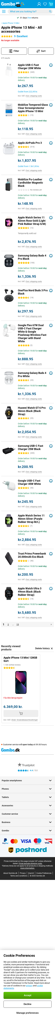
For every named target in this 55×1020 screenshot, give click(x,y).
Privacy (23, 873)
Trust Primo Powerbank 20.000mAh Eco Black (32, 555)
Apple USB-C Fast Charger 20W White (29, 66)
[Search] (50, 11)
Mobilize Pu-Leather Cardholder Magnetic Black (30, 182)
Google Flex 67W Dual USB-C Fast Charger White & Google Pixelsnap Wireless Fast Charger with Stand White (32, 333)
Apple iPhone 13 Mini (10, 23)
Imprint (31, 873)
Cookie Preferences (43, 873)
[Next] (51, 624)
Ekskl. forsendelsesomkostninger (25, 720)
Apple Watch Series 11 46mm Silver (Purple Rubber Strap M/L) (31, 518)
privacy (29, 985)
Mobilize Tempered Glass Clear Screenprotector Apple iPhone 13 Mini (33, 108)
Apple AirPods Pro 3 (30, 142)
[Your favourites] (45, 4)
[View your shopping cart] (51, 4)
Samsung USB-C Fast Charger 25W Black (30, 447)
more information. (27, 868)
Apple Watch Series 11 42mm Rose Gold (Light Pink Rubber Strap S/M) (32, 220)
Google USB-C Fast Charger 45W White (29, 482)
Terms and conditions (18, 876)
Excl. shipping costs (34, 96)
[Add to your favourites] (51, 65)
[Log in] (39, 4)
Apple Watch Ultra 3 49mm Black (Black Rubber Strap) (29, 591)
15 (17, 624)
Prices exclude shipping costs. (30, 863)
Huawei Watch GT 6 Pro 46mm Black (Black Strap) (32, 411)
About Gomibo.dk (10, 873)
